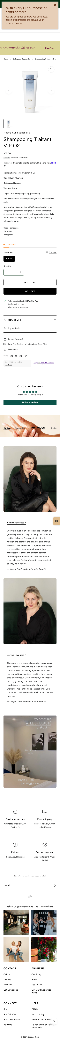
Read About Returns (15, 863)
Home (5, 59)
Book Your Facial (11, 1019)
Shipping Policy (44, 833)
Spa (5, 1009)
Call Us (6, 974)
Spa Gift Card (10, 1014)
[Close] (55, 5)
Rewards (7, 1024)
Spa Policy (36, 984)
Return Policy (37, 1014)
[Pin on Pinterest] (20, 356)
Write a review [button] (30, 402)
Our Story (36, 974)
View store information (18, 307)
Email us (7, 984)
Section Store (33, 1037)
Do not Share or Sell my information (42, 1026)
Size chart (53, 252)
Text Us (7, 979)
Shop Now (43, 48)
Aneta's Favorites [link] (15, 522)
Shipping (6, 157)
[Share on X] (16, 356)
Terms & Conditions (41, 1019)
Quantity (7, 266)
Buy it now (30, 291)
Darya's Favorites (15, 655)
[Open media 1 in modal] (51, 69)
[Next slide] (51, 91)
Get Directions (10, 990)
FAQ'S (34, 1009)
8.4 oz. (9, 258)
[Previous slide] (9, 91)
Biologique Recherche (21, 59)
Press (34, 979)
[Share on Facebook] (11, 356)
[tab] (8, 123)
